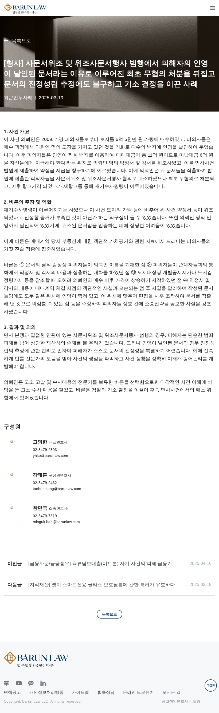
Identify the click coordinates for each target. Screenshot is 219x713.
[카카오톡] (31, 683)
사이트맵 (80, 692)
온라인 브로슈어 (138, 692)
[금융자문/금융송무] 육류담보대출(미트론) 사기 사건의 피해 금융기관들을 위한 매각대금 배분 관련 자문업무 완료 (102, 564)
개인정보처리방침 (46, 692)
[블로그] (6, 683)
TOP (211, 685)
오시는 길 (171, 692)
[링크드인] (43, 683)
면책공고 (12, 692)
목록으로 (21, 40)
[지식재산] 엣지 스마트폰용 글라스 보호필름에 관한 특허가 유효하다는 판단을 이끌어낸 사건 (104, 585)
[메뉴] (212, 8)
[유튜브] (19, 683)
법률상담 (106, 692)
